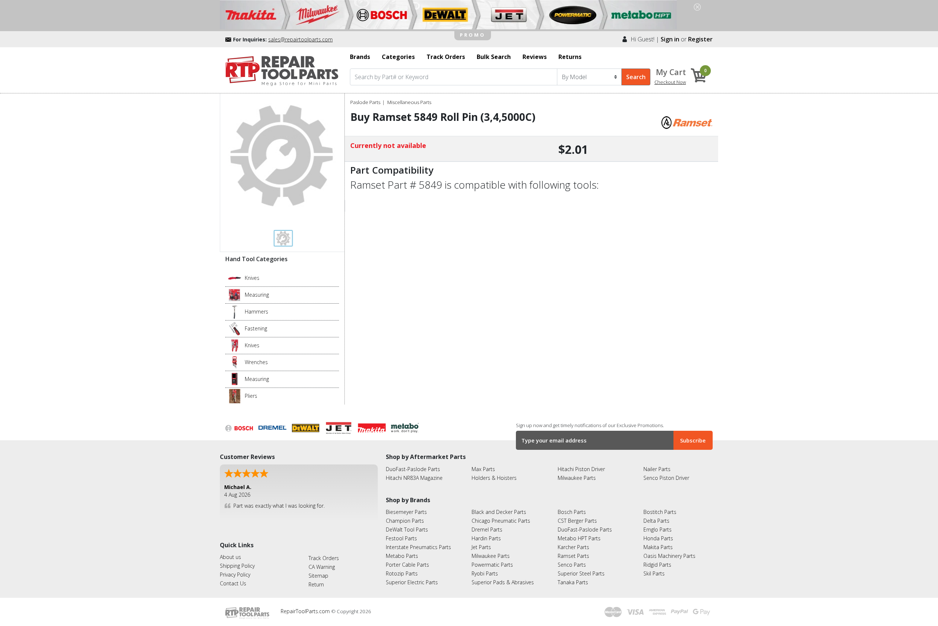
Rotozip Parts (402, 573)
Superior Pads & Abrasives (503, 582)
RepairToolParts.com (306, 611)
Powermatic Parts (492, 564)
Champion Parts (405, 520)
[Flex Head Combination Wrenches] (235, 362)
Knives (252, 277)
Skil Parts (654, 573)
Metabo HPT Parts (579, 538)
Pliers (251, 395)
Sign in (670, 39)
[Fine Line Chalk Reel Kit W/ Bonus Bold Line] (235, 294)
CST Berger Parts (577, 520)
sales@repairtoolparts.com (300, 39)
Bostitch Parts (659, 511)
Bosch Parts (572, 511)
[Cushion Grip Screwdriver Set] (235, 328)
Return (316, 584)
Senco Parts (572, 564)
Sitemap (318, 575)
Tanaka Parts (573, 582)
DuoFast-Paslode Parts (413, 469)
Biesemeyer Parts (406, 511)
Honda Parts (658, 538)
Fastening (256, 328)
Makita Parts (658, 547)
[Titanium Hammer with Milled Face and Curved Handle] (235, 311)
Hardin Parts (486, 538)
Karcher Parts (573, 547)
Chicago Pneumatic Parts (501, 520)
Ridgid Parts (657, 564)
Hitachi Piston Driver (581, 469)
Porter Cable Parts (407, 564)
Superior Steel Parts (581, 573)
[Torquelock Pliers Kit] (235, 396)
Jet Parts (481, 547)
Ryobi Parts (485, 573)
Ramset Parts (573, 555)
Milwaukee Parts (577, 477)
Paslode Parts (365, 102)
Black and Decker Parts (499, 511)
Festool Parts (401, 538)
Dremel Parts (487, 529)
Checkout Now (670, 82)
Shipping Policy (237, 565)
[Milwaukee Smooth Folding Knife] (235, 345)
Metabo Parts (402, 555)
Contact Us (233, 583)
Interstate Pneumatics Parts (418, 547)
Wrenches (256, 362)
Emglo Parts (657, 529)
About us (230, 556)
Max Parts (483, 469)
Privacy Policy (235, 574)
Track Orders (324, 558)
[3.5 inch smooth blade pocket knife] (235, 278)
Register (700, 39)
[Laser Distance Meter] (235, 379)
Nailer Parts (657, 469)
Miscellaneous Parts (409, 102)
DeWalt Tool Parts (407, 529)
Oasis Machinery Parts (669, 555)
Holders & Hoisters (494, 477)
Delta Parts (656, 520)
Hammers (256, 311)
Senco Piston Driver (666, 477)
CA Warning (322, 566)
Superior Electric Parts (412, 582)
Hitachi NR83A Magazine (414, 477)
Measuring (257, 294)
